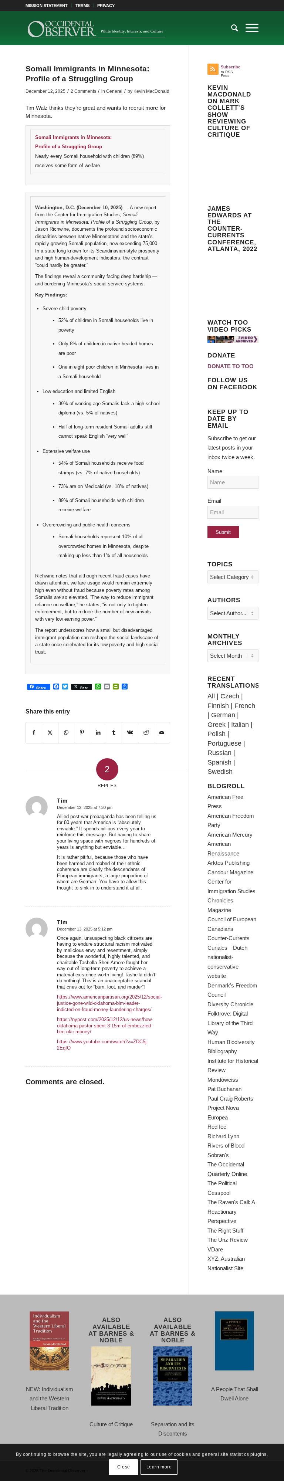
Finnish (218, 705)
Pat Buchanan (224, 1089)
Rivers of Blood (225, 1145)
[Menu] (248, 28)
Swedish (220, 771)
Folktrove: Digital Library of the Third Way (230, 1023)
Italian (240, 724)
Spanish (219, 762)
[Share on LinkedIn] (98, 732)
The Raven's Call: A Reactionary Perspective (231, 1211)
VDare (215, 1249)
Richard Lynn (223, 1136)
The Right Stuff (225, 1230)
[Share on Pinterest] (82, 732)
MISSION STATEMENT (47, 5)
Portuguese (224, 743)
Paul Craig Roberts (230, 1098)
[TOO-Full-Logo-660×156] (96, 28)
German (223, 715)
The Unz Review (227, 1240)
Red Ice (216, 1127)
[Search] (231, 28)
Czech (229, 696)
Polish (216, 734)
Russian (219, 752)
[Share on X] (50, 732)
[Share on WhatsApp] (66, 732)
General (114, 91)
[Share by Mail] (162, 732)
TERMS (82, 5)
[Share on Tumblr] (114, 732)
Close (123, 1467)
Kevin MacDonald (151, 91)
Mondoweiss (222, 1080)
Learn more (159, 1467)
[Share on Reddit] (146, 732)
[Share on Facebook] (34, 732)
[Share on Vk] (130, 732)
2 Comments (83, 91)
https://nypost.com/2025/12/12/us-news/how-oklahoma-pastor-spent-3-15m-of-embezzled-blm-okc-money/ (105, 1025)
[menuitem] (49, 5)
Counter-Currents (228, 938)
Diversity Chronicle (230, 1004)
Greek (216, 724)
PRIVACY (106, 5)
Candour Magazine (230, 872)
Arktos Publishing (228, 863)
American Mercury (230, 834)
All (211, 696)
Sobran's (218, 1155)
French (244, 705)
